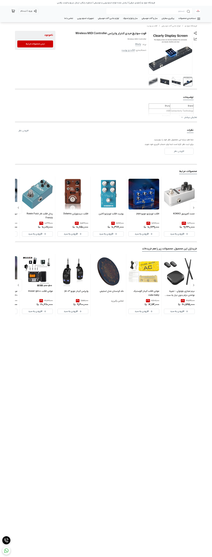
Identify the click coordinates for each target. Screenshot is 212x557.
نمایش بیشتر (190, 117)
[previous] (193, 207)
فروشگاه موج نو (191, 26)
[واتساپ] (6, 551)
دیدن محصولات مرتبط (35, 44)
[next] (18, 207)
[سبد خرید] (13, 11)
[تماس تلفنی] (6, 540)
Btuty (138, 44)
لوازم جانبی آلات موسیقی (171, 26)
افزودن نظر (23, 130)
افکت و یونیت (152, 26)
